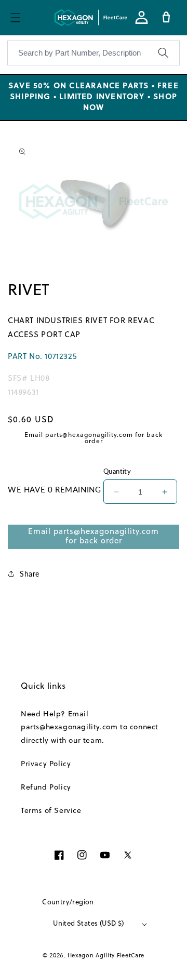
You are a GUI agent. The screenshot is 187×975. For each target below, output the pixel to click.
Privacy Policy (46, 764)
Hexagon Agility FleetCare (106, 956)
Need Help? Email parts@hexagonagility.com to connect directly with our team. (89, 727)
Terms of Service (51, 811)
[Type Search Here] (163, 53)
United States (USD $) (88, 924)
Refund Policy (46, 788)
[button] (15, 17)
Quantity (117, 471)
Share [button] (29, 573)
